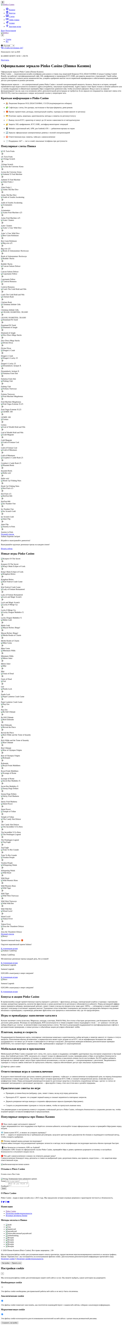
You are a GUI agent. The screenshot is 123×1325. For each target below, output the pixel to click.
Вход (3, 31)
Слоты (12, 16)
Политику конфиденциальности (29, 1259)
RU (7, 41)
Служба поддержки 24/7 (13, 48)
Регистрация (11, 31)
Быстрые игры (15, 26)
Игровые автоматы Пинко (16, 1216)
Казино (12, 10)
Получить (5, 60)
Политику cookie (8, 1259)
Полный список (7, 534)
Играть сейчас (7, 549)
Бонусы (12, 13)
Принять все (16, 1263)
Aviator (12, 23)
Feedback (4, 1186)
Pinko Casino (11, 1211)
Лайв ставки (14, 20)
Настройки (5, 1263)
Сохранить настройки (9, 1323)
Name (3, 1181)
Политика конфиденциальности (19, 1213)
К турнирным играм (9, 948)
